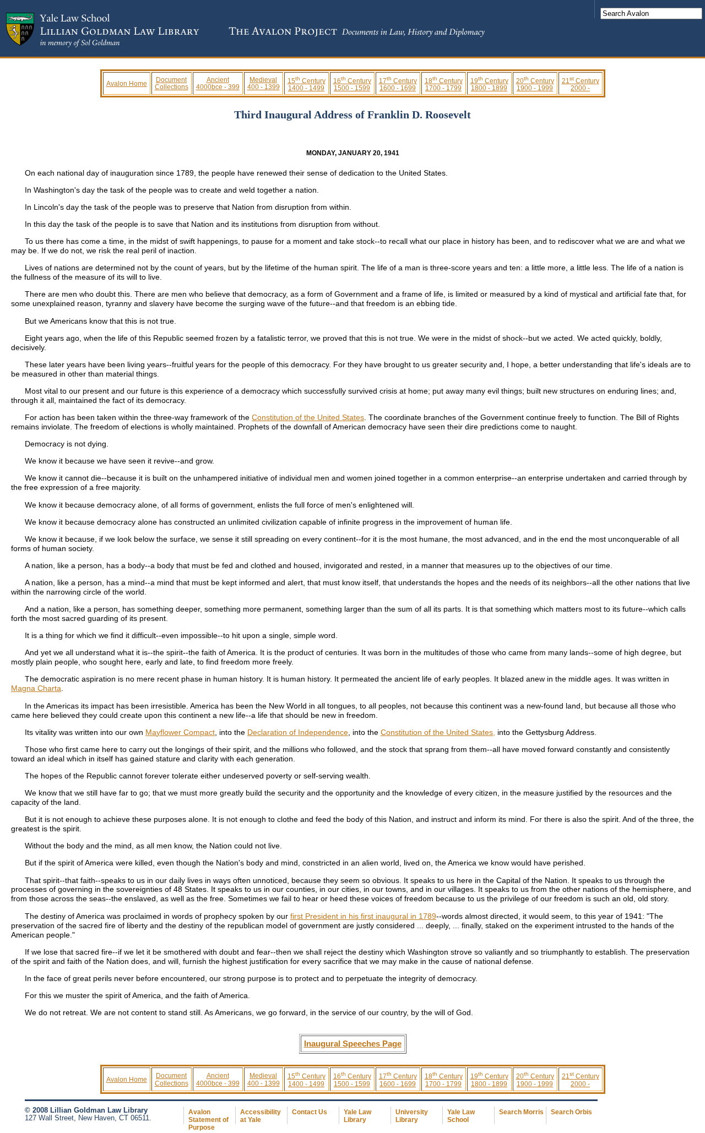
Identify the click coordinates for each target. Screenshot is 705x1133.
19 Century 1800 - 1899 (489, 84)
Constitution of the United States (308, 417)
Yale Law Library (357, 1116)
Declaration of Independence (297, 732)
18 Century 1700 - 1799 (444, 84)
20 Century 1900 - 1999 (535, 84)
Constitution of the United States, (438, 732)
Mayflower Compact (180, 732)
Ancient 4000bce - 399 (218, 83)
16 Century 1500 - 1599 (352, 84)
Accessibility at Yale (260, 1116)
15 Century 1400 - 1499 (307, 84)
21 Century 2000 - (580, 84)
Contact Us (309, 1112)
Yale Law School (461, 1116)
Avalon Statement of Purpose (208, 1119)
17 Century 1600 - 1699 (398, 84)
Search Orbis (571, 1112)
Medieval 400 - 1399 (263, 83)
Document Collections (171, 83)
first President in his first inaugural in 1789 (363, 916)
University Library (411, 1116)
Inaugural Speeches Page (353, 1043)
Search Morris (521, 1112)
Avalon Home (126, 83)
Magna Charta (36, 688)
